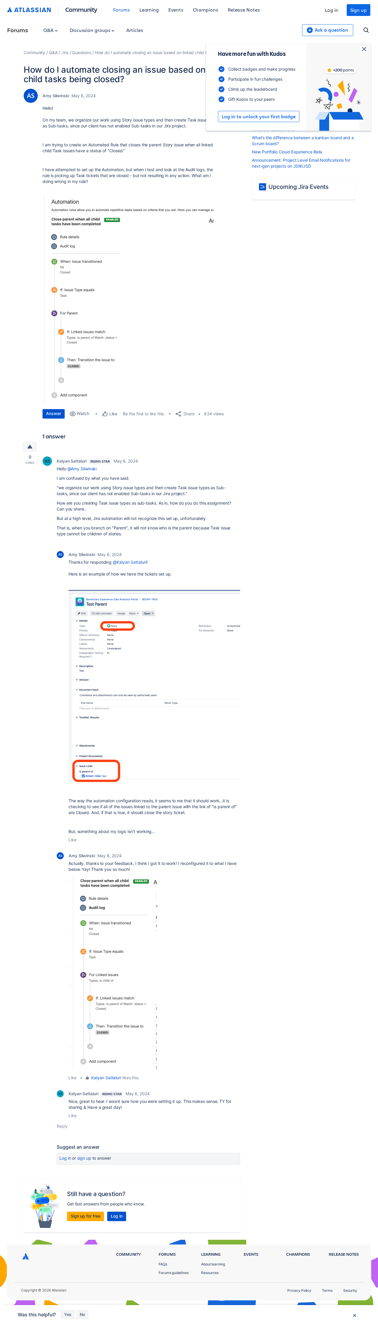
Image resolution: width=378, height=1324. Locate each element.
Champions (205, 10)
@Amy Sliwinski (82, 468)
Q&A (49, 30)
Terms (327, 1290)
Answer (53, 413)
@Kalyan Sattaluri (129, 562)
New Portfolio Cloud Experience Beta (287, 151)
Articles (134, 30)
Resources (210, 1272)
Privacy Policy (299, 1290)
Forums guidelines (174, 1272)
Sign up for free (85, 1215)
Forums (121, 10)
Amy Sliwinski (56, 95)
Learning (149, 10)
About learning (213, 1264)
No (82, 1314)
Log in (331, 10)
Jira (65, 52)
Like (72, 839)
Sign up (358, 10)
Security (350, 1290)
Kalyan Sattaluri (72, 461)
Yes (67, 1314)
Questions (81, 52)
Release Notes (244, 10)
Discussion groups (91, 30)
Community (81, 9)
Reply (62, 1126)
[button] (128, 298)
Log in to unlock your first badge (259, 116)
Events (175, 10)
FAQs (163, 1264)
